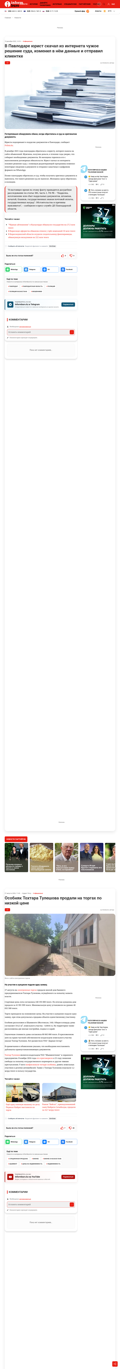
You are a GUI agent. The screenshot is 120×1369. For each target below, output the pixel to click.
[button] (105, 11)
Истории (34, 4)
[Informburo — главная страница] (14, 4)
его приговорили (45, 1058)
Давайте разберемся (45, 4)
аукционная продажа (18, 1159)
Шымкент (13, 1164)
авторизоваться (25, 327)
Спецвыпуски (70, 4)
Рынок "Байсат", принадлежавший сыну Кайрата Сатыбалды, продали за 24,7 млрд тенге (59, 1107)
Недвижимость (53, 1164)
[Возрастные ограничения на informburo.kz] (99, 4)
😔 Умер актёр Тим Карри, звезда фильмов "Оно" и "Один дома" (98, 179)
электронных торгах (27, 990)
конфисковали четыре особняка (41, 1064)
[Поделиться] (115, 1364)
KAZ (113, 4)
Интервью (57, 4)
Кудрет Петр (26, 893)
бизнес (36, 1159)
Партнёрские (85, 4)
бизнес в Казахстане (52, 1159)
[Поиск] (103, 4)
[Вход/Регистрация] (108, 4)
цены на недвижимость (32, 1164)
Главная (8, 18)
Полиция (51, 286)
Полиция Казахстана (18, 291)
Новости (23, 4)
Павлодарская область (33, 286)
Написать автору (108, 63)
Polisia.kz (9, 145)
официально (28, 41)
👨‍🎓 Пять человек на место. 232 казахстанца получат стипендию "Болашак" (98, 192)
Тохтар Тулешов (12, 1055)
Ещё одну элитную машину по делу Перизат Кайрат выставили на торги (23, 1107)
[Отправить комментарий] (72, 332)
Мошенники (37, 291)
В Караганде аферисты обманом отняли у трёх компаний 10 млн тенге (41, 231)
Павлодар (13, 286)
